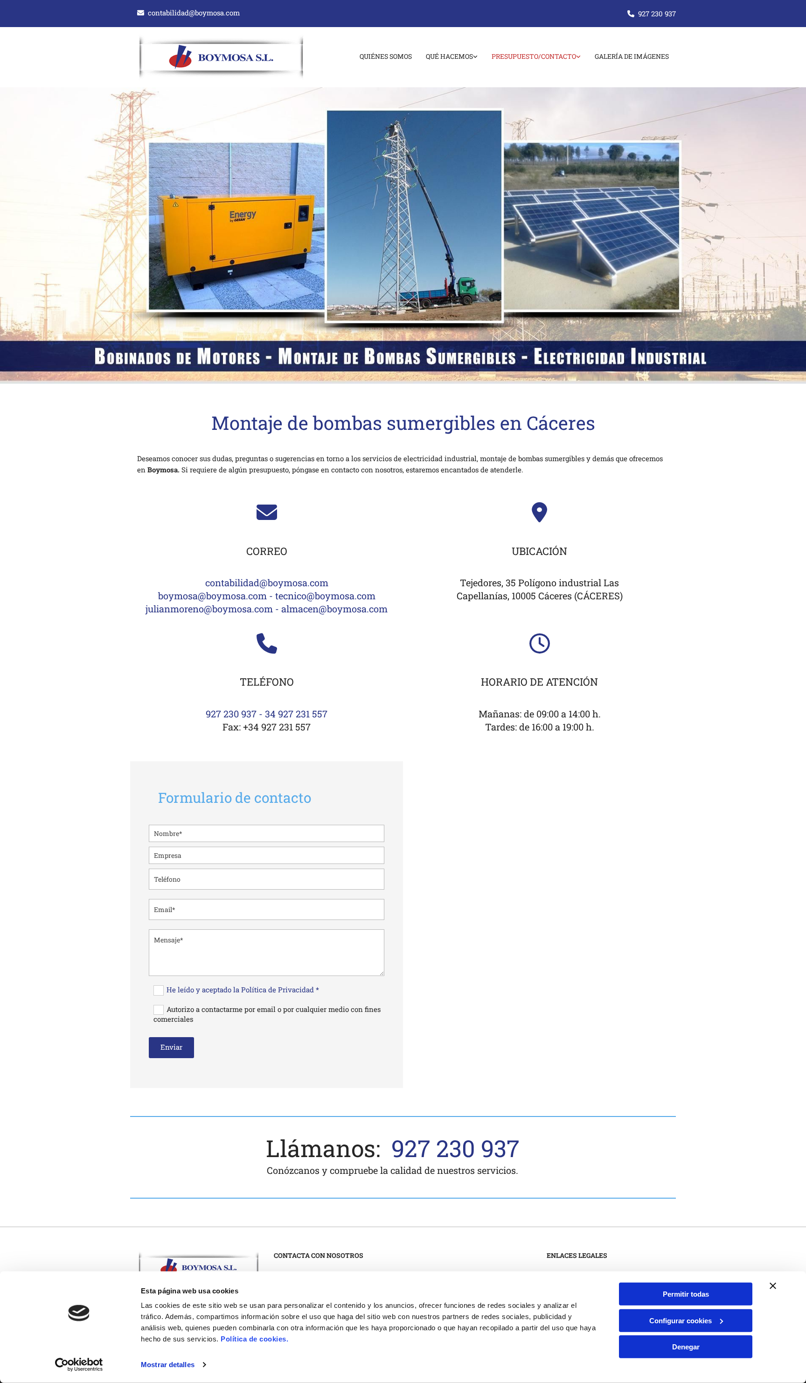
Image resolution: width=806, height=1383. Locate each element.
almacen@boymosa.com (334, 609)
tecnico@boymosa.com (325, 596)
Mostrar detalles (168, 1365)
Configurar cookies (680, 1320)
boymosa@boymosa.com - (216, 596)
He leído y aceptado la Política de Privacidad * (243, 989)
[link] (445, 57)
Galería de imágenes (632, 56)
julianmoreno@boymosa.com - (213, 609)
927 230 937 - (235, 714)
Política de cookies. (254, 1339)
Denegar (686, 1347)
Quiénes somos (386, 56)
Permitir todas (686, 1294)
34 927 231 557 (296, 714)
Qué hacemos (449, 56)
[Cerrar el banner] (773, 1286)
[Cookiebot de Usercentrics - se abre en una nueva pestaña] (79, 1365)
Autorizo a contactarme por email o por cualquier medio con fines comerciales (267, 1014)
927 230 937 (657, 13)
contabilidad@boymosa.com (194, 12)
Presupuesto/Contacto (534, 56)
